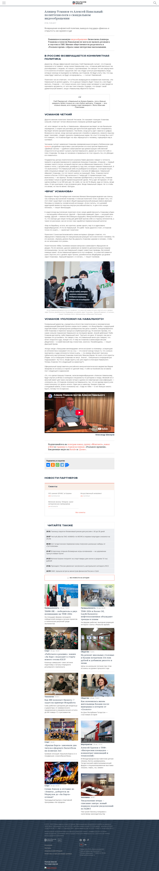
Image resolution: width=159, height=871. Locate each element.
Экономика (85, 797)
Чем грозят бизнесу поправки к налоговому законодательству (97, 807)
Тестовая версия (51, 864)
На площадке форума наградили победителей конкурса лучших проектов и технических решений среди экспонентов (61, 617)
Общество (85, 652)
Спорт (47, 651)
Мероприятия (86, 744)
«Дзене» (82, 449)
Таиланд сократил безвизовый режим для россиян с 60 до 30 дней (75, 531)
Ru (81, 844)
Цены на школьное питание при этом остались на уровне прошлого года (97, 661)
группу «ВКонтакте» (93, 444)
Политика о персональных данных (58, 854)
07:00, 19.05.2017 (50, 23)
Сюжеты (52, 486)
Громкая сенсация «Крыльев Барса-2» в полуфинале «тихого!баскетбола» (61, 750)
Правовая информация (53, 851)
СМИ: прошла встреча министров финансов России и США (72, 571)
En (85, 845)
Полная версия (51, 862)
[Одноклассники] (53, 465)
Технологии (49, 697)
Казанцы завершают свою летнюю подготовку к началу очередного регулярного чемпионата (60, 660)
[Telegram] (62, 465)
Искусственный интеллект (91, 494)
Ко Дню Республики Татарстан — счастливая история (95, 708)
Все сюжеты (80, 512)
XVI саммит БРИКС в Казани (59, 494)
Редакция (48, 845)
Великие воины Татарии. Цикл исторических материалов (60, 504)
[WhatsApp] (57, 465)
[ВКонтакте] (48, 465)
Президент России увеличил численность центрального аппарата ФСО (77, 566)
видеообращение (79, 39)
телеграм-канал (75, 444)
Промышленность (52, 608)
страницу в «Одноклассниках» (70, 447)
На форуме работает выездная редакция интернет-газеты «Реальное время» (97, 618)
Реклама (48, 848)
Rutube (73, 449)
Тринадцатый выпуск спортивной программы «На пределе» (59, 795)
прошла (48, 146)
